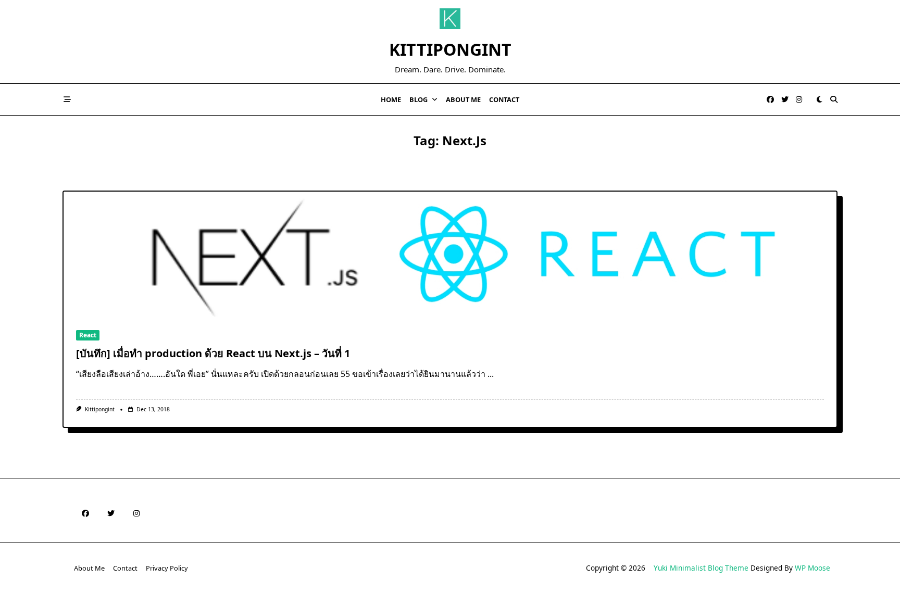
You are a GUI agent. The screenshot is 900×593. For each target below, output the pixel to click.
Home (391, 99)
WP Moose (812, 568)
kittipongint (100, 409)
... (491, 374)
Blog (418, 99)
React (87, 335)
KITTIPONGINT (450, 49)
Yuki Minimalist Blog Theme (701, 568)
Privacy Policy (167, 568)
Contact (504, 99)
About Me (463, 99)
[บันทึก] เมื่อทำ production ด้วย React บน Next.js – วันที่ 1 (213, 353)
